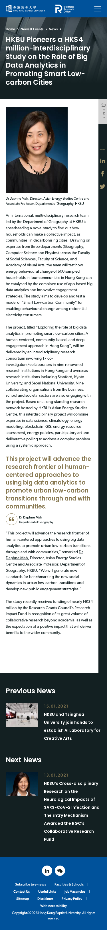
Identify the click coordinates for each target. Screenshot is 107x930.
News (53, 29)
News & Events (32, 29)
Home (10, 29)
